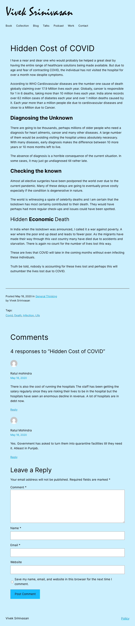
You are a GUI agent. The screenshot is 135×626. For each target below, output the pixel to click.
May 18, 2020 (18, 378)
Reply (13, 409)
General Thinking (46, 296)
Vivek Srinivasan (17, 618)
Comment (18, 487)
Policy (125, 618)
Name (15, 528)
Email (15, 545)
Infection (28, 315)
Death (18, 315)
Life (37, 315)
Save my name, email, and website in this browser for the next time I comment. (63, 581)
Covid (9, 315)
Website (16, 562)
